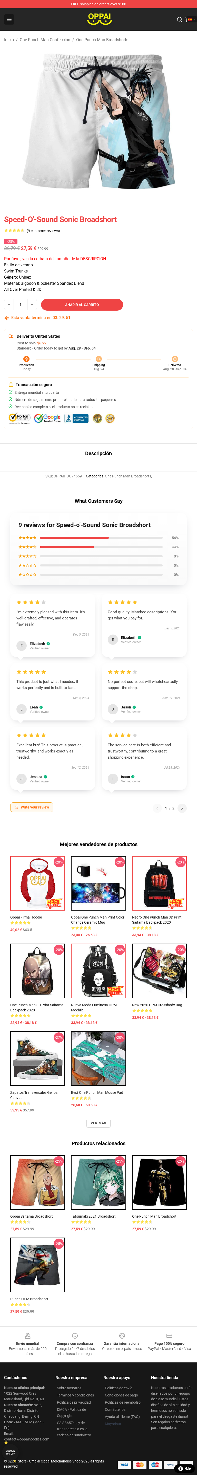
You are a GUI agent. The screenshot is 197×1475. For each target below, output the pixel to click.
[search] (179, 19)
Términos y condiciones (75, 1395)
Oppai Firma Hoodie (26, 917)
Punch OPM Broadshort (29, 1299)
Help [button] (188, 1468)
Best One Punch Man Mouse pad (97, 1092)
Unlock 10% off (10, 1452)
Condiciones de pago (121, 1395)
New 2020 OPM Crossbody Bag (157, 1005)
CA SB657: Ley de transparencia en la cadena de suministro (74, 1429)
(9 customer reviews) (43, 231)
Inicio (9, 39)
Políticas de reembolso (123, 1402)
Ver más (98, 1123)
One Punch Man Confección (45, 39)
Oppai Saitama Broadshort (31, 1216)
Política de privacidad (74, 1402)
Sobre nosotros (69, 1388)
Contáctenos (115, 1409)
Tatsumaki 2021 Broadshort (93, 1216)
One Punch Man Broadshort (154, 1216)
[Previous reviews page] (157, 808)
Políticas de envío (118, 1388)
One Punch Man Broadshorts (102, 39)
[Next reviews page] (182, 808)
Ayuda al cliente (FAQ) (122, 1417)
